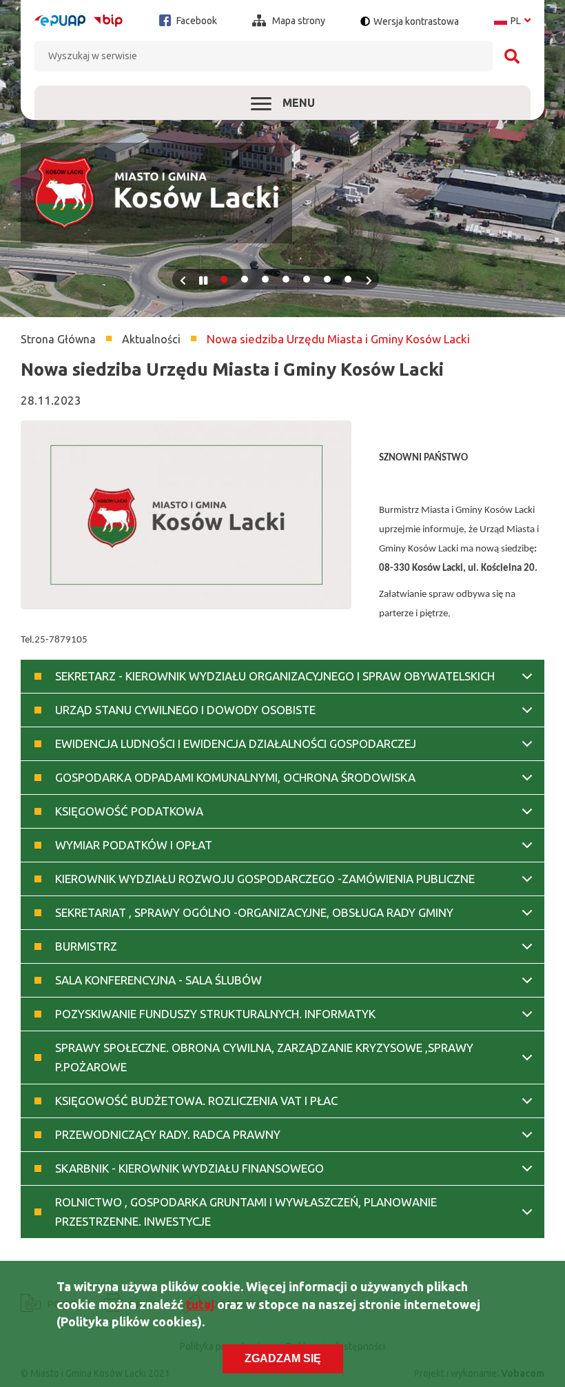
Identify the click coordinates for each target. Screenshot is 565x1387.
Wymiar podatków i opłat (133, 844)
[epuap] (59, 20)
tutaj (200, 1304)
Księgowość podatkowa (129, 811)
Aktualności (151, 339)
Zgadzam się (283, 1358)
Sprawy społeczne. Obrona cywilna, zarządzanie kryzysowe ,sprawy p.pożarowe (264, 1057)
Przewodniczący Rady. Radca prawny (167, 1134)
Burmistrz (86, 946)
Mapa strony (297, 20)
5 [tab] (306, 279)
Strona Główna (58, 339)
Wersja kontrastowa (416, 21)
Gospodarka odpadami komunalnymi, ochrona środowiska (235, 777)
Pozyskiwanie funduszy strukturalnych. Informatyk (215, 1013)
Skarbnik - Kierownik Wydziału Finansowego (189, 1168)
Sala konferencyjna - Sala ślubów (158, 979)
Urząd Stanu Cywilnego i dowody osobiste (185, 709)
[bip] (108, 20)
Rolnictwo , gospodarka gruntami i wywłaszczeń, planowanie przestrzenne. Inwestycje (246, 1211)
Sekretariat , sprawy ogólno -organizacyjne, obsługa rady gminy (254, 912)
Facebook (195, 20)
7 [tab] (348, 279)
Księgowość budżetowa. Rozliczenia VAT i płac (196, 1100)
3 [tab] (265, 279)
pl (512, 20)
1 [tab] (223, 279)
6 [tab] (327, 279)
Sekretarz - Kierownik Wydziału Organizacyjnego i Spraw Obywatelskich (275, 675)
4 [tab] (285, 279)
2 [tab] (244, 279)
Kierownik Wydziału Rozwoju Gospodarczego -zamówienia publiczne (265, 878)
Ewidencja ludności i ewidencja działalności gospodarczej (235, 743)
